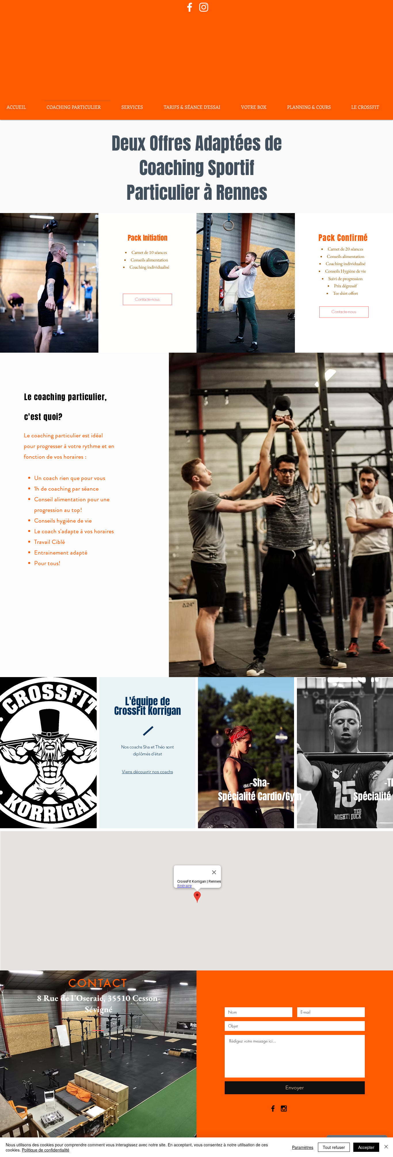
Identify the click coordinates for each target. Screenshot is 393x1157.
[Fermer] (386, 1147)
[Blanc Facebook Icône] (190, 7)
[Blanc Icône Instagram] (204, 7)
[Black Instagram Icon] (284, 1108)
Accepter (366, 1147)
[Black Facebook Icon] (273, 1108)
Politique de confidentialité (45, 1150)
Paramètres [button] (302, 1147)
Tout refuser (334, 1147)
